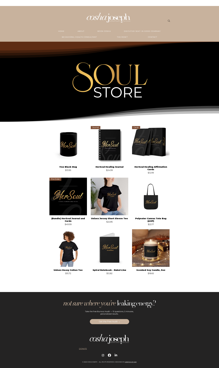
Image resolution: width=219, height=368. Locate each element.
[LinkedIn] (115, 355)
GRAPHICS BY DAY (131, 362)
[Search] (169, 21)
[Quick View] (68, 145)
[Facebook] (109, 355)
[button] (109, 321)
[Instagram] (103, 355)
